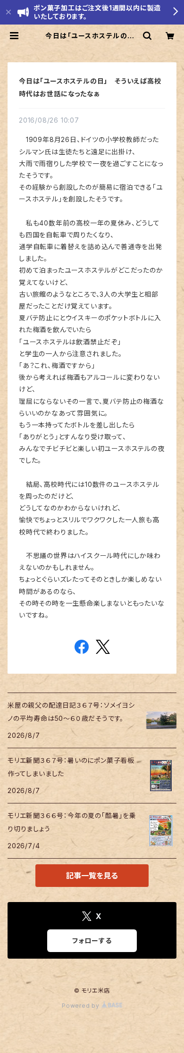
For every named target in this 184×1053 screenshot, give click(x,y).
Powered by (81, 1005)
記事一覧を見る (92, 875)
